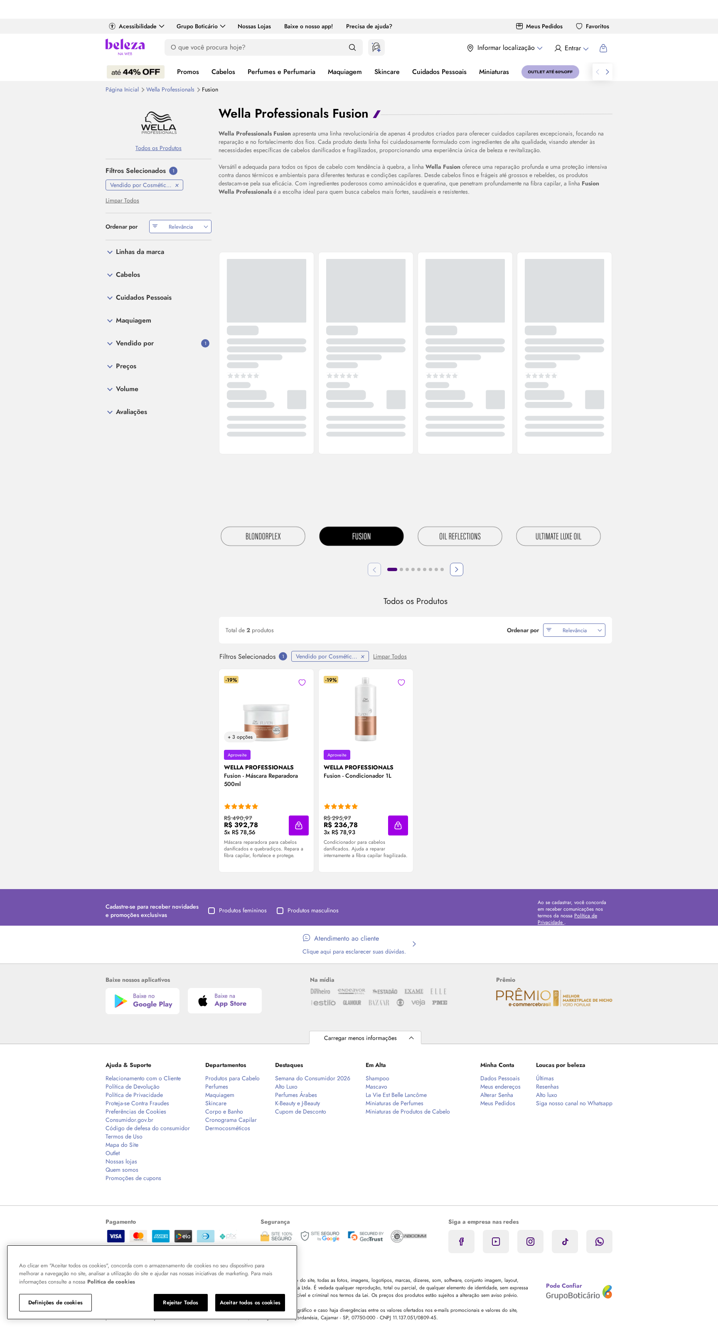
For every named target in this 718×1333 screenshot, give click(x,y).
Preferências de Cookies (136, 1111)
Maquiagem (345, 71)
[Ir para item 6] (424, 569)
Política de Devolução (133, 1086)
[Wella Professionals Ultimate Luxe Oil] (558, 537)
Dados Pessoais (500, 1078)
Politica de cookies (111, 1282)
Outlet (113, 1153)
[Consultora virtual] (376, 47)
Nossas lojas (121, 1161)
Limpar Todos (390, 656)
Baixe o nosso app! (308, 26)
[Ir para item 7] (430, 569)
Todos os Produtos (158, 148)
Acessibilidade (138, 26)
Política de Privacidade (134, 1095)
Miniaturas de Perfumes (394, 1103)
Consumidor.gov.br (129, 1120)
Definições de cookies (55, 1302)
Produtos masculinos (313, 910)
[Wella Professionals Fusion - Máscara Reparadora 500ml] (266, 709)
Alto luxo (546, 1095)
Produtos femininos (243, 910)
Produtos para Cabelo (232, 1078)
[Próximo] (456, 569)
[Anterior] (374, 569)
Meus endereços (500, 1086)
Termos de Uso (124, 1136)
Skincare (387, 71)
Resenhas (547, 1086)
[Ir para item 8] (436, 569)
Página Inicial (123, 89)
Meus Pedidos (544, 26)
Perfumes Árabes (296, 1095)
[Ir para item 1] (392, 569)
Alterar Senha (496, 1095)
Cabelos (223, 71)
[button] (299, 825)
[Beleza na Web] (125, 48)
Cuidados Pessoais (439, 71)
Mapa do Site (122, 1145)
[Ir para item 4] (413, 569)
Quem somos (122, 1169)
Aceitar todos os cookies (250, 1302)
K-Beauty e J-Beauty (297, 1103)
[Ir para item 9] (442, 569)
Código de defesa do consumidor (148, 1128)
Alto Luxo (286, 1086)
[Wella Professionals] (158, 123)
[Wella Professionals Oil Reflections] (460, 537)
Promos (188, 71)
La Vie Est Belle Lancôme (396, 1095)
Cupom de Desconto (300, 1111)
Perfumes (216, 1086)
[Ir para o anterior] (597, 72)
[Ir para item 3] (407, 569)
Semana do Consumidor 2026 (312, 1078)
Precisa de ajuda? (369, 26)
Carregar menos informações (360, 1038)
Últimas (545, 1078)
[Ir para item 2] (401, 569)
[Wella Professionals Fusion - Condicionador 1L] (365, 709)
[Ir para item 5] (418, 569)
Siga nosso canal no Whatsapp (574, 1103)
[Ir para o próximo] (607, 72)
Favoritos (597, 26)
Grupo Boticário (197, 26)
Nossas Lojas (254, 26)
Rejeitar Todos (180, 1302)
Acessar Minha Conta (571, 48)
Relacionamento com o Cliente (143, 1078)
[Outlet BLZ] (550, 71)
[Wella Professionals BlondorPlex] (263, 537)
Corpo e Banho (224, 1111)
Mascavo (376, 1086)
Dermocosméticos (227, 1128)
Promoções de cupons (133, 1178)
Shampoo (377, 1078)
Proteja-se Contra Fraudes (137, 1103)
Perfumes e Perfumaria (281, 71)
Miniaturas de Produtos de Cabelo (408, 1111)
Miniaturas (494, 71)
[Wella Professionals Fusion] (361, 537)
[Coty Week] (135, 71)
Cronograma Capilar (231, 1120)
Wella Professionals (171, 89)
